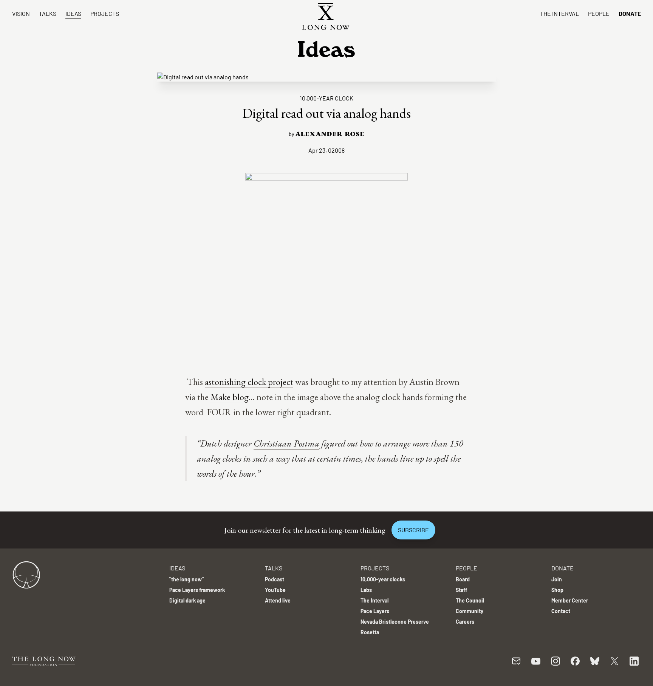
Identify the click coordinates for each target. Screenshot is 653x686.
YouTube (275, 590)
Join (556, 579)
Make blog (229, 397)
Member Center (569, 600)
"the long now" (186, 579)
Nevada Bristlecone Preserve (395, 621)
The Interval (559, 13)
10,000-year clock (326, 98)
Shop (557, 590)
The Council (470, 600)
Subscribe (413, 529)
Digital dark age (187, 600)
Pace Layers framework (197, 590)
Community (469, 611)
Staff (461, 590)
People (599, 13)
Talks (47, 13)
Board (463, 579)
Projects (104, 13)
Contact (560, 611)
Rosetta (370, 632)
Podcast (274, 579)
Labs (366, 590)
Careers (465, 621)
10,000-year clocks (383, 579)
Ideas (73, 13)
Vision (21, 13)
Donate (630, 13)
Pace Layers (375, 611)
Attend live (278, 600)
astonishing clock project (249, 382)
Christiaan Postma (286, 443)
